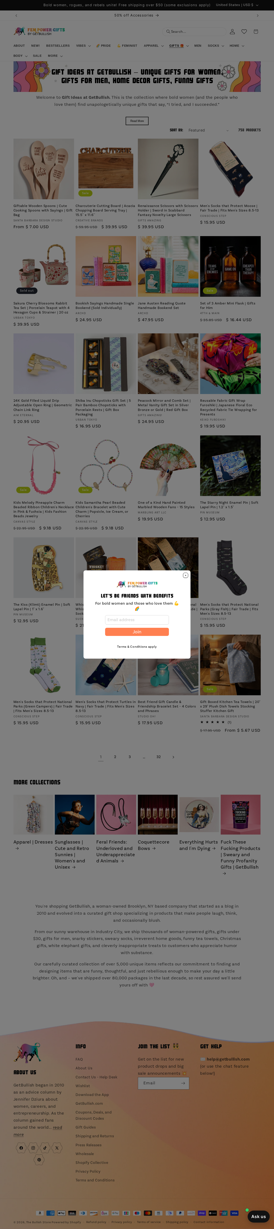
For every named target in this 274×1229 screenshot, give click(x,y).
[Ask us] (259, 1217)
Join (137, 632)
